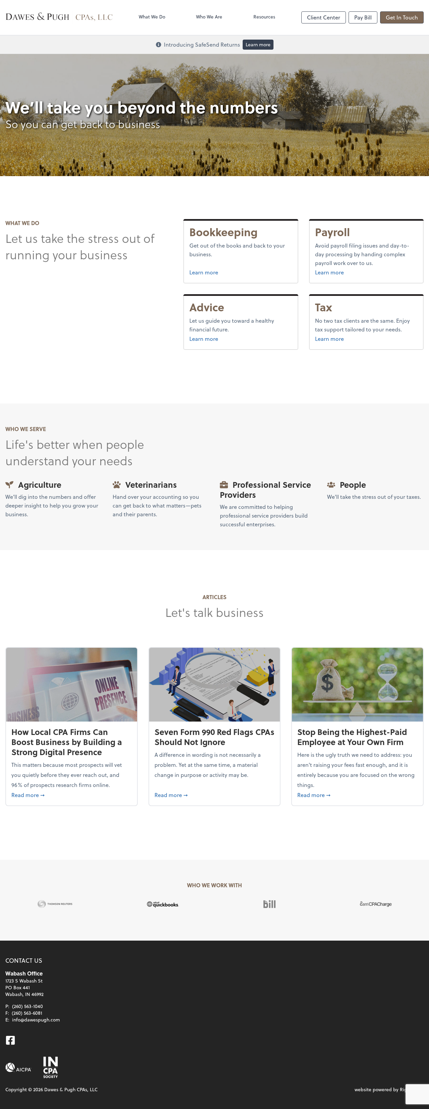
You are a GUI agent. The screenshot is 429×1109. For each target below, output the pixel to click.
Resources (264, 16)
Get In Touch (402, 17)
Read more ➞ (71, 795)
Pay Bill (363, 17)
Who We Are (209, 16)
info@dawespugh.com (36, 1019)
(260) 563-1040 (27, 1006)
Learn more (258, 44)
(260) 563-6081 (27, 1012)
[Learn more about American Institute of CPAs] (18, 1067)
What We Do (152, 16)
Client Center (323, 17)
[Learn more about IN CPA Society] (50, 1067)
